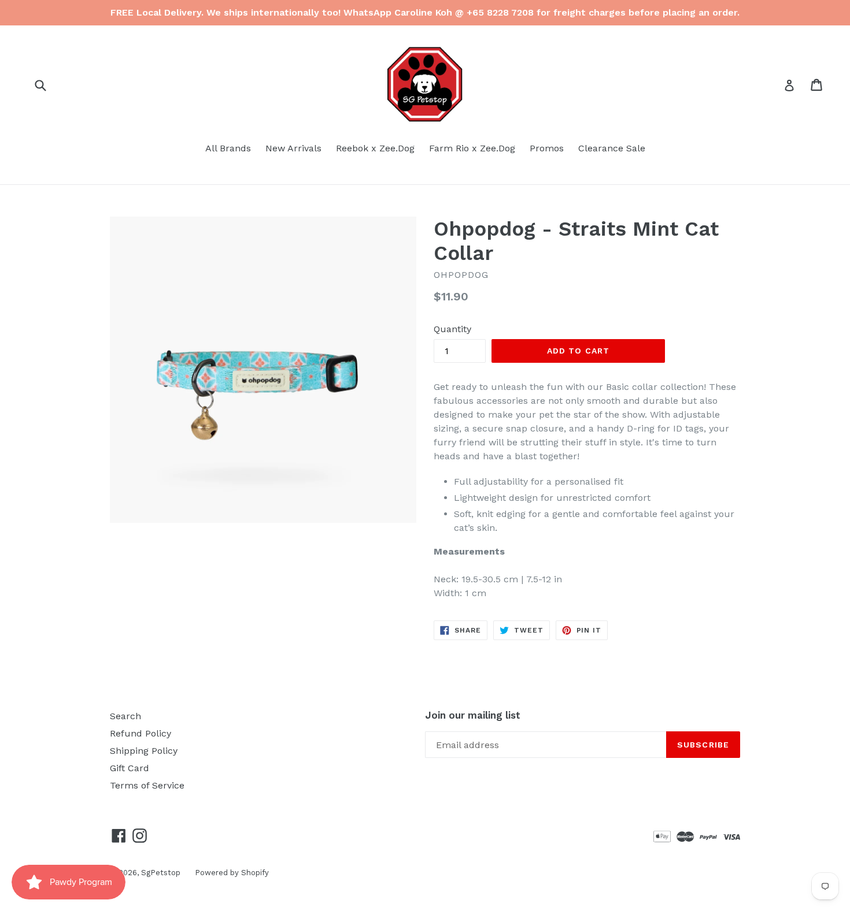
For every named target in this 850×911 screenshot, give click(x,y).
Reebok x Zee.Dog (375, 148)
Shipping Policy (144, 750)
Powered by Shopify (232, 872)
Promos (547, 148)
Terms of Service (147, 785)
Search (125, 716)
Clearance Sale (611, 148)
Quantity (452, 329)
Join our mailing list (472, 715)
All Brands (228, 148)
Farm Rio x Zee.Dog (472, 148)
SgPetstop (160, 872)
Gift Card (129, 768)
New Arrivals (293, 148)
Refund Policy (140, 733)
